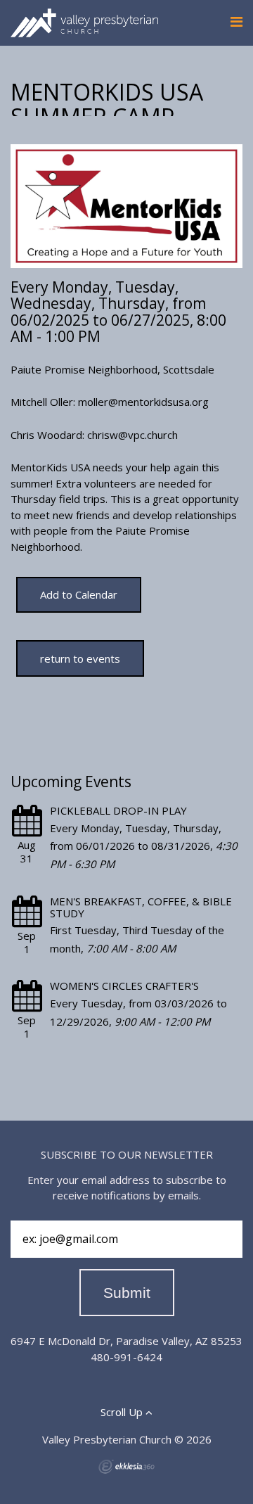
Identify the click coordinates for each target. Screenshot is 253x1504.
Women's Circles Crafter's (124, 986)
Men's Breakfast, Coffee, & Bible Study (141, 907)
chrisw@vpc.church (132, 435)
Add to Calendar (78, 594)
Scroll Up (122, 1412)
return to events (80, 658)
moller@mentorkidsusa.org (143, 402)
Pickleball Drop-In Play (118, 810)
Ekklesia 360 (126, 1467)
